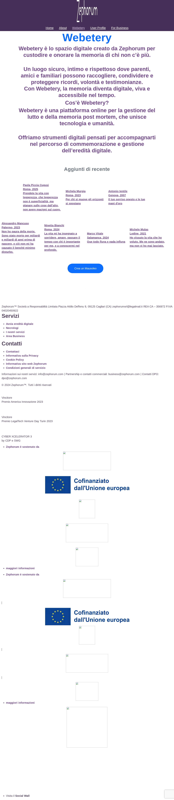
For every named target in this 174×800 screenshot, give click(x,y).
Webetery (78, 28)
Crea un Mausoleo (85, 268)
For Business (119, 28)
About (63, 28)
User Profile (98, 28)
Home (50, 28)
